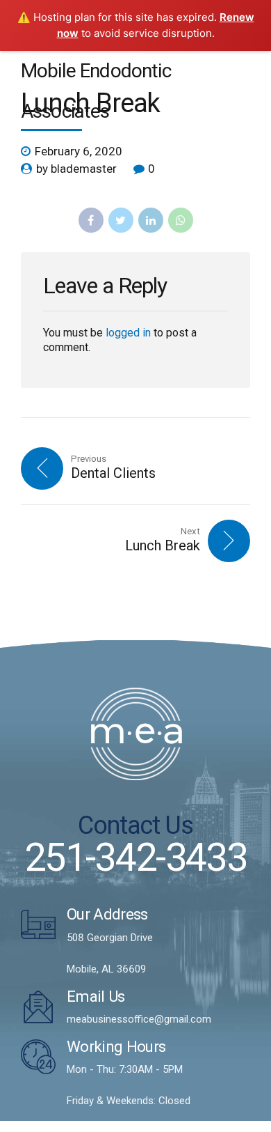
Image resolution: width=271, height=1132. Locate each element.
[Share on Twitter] (120, 220)
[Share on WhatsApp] (180, 220)
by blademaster (76, 169)
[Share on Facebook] (91, 220)
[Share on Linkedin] (150, 220)
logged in (128, 332)
